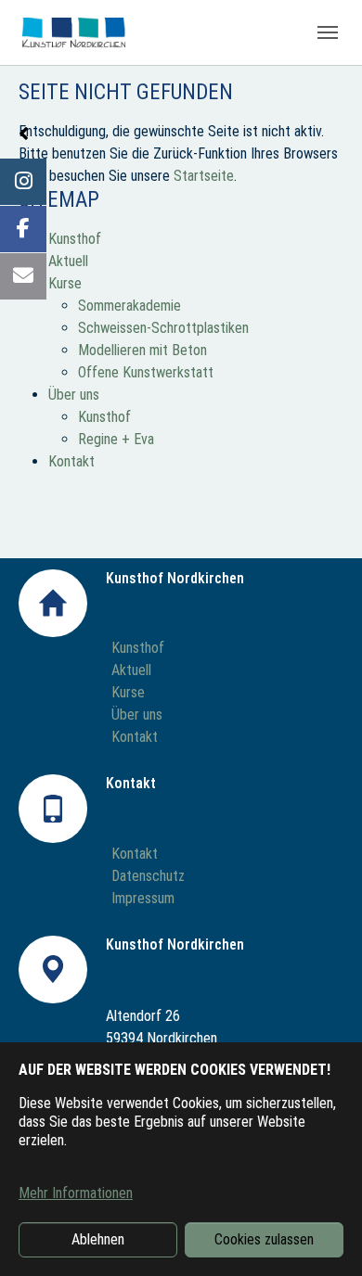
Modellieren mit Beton (142, 350)
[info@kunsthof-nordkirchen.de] (23, 276)
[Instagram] (23, 182)
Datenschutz (148, 876)
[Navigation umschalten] (327, 32)
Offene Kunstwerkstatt (145, 372)
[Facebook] (23, 229)
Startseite (204, 176)
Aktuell (68, 261)
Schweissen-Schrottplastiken (163, 328)
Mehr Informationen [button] (76, 1193)
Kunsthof (74, 239)
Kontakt (71, 461)
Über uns (73, 394)
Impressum (143, 898)
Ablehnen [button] (97, 1239)
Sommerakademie (129, 305)
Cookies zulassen (264, 1239)
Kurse (65, 283)
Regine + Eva (116, 439)
